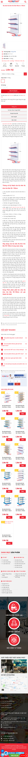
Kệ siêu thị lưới (18, 560)
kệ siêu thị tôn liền (13, 324)
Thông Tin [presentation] (14, 106)
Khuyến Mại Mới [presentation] (14, 113)
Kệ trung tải (5, 577)
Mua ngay (13, 91)
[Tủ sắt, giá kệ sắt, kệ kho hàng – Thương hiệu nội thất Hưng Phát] (14, 1)
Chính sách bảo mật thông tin (8, 701)
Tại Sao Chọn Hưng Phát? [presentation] (14, 110)
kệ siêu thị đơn (14, 323)
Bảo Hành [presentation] (14, 120)
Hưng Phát (12, 745)
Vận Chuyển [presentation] (14, 116)
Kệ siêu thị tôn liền (19, 562)
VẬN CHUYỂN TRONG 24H (14, 615)
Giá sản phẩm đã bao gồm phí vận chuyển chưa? (11, 344)
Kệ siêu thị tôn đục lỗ (20, 563)
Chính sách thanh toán (7, 707)
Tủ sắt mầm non (6, 563)
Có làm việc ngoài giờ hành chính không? (11, 358)
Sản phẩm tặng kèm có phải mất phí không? (12, 338)
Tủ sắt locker (5, 560)
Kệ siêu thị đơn (18, 567)
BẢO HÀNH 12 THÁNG (14, 648)
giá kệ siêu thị (8, 323)
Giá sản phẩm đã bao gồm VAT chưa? (14, 354)
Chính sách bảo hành (6, 705)
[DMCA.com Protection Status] (20, 753)
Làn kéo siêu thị (6, 589)
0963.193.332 (10, 95)
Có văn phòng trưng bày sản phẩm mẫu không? (13, 364)
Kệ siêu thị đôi (18, 565)
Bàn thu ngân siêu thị (7, 592)
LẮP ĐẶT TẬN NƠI (14, 631)
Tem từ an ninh (5, 585)
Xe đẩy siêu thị (5, 587)
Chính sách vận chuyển (7, 703)
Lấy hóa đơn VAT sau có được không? (14, 349)
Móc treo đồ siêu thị (7, 591)
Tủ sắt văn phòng (6, 562)
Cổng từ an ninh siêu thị (20, 574)
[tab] (14, 106)
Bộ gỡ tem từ (5, 583)
